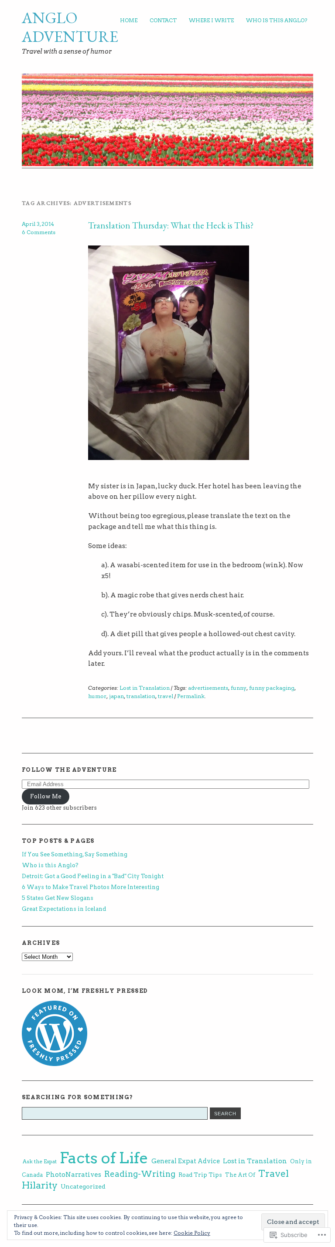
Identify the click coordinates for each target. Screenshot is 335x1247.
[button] (168, 352)
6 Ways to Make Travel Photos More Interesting (90, 887)
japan (116, 696)
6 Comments (38, 232)
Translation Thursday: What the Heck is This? (170, 225)
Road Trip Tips (200, 1174)
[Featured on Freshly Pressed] (54, 1064)
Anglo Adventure (70, 27)
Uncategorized (83, 1186)
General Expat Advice (185, 1161)
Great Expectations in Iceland (64, 909)
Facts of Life (104, 1157)
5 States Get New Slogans (57, 898)
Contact (163, 20)
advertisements (208, 688)
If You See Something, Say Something (74, 854)
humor (97, 696)
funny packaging (271, 688)
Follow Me (45, 796)
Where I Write (211, 20)
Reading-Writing (139, 1174)
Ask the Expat (40, 1161)
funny (238, 688)
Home (128, 20)
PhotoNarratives (73, 1175)
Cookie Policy (192, 1233)
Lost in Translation (145, 688)
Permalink (191, 696)
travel (165, 696)
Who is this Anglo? (276, 20)
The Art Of (240, 1175)
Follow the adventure (69, 770)
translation (140, 696)
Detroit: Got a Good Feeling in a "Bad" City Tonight (93, 876)
